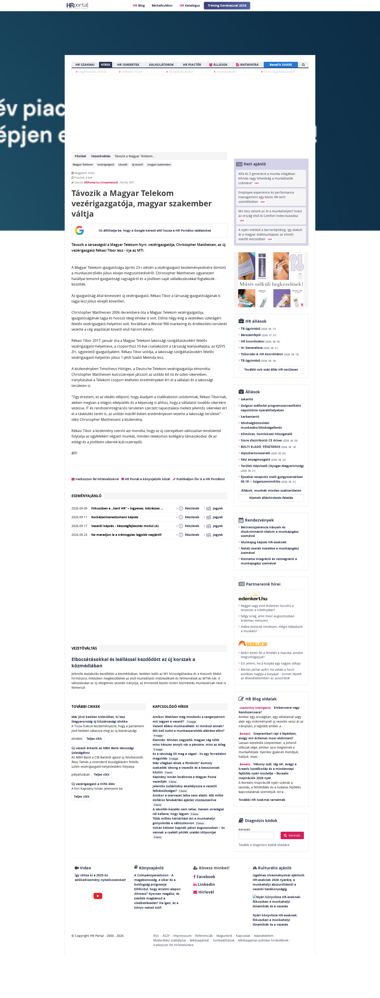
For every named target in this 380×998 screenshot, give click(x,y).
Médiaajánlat (199, 940)
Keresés (244, 829)
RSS (156, 936)
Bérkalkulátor (162, 5)
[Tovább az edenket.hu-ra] (271, 595)
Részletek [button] (192, 508)
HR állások (256, 321)
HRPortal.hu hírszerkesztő (101, 182)
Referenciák (204, 936)
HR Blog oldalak (261, 699)
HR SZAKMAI (85, 64)
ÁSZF (166, 936)
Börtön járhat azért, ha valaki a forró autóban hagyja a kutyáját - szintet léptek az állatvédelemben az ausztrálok (271, 673)
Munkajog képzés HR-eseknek (264, 542)
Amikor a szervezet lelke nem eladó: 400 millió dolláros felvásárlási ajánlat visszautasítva (188, 799)
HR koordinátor (260, 341)
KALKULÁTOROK (161, 64)
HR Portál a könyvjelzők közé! (147, 479)
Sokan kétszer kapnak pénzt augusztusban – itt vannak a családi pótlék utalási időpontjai (189, 832)
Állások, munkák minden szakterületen (271, 490)
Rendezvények (259, 520)
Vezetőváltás (226, 72)
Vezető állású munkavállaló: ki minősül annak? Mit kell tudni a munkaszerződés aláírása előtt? (189, 730)
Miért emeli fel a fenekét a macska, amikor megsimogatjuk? (272, 655)
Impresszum (182, 936)
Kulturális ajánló (274, 868)
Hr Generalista (259, 348)
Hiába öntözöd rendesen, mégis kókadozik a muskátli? (272, 628)
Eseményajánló (86, 495)
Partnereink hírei (263, 584)
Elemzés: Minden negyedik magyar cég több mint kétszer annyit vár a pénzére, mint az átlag (189, 744)
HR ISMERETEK (128, 64)
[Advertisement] (149, 594)
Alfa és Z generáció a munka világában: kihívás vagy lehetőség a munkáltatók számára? (267, 178)
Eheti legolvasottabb (279, 72)
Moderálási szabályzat (169, 940)
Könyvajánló (151, 868)
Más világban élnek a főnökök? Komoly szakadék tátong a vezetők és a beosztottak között (186, 767)
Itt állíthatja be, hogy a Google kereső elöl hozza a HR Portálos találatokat (155, 230)
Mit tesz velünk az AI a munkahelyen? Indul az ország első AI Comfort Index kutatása (270, 215)
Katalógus (190, 5)
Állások (252, 392)
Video (85, 868)
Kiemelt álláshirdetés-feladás (271, 498)
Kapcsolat (243, 936)
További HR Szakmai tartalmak (262, 800)
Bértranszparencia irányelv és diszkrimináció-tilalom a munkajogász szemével (270, 531)
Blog (139, 5)
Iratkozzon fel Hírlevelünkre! (97, 479)
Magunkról (224, 936)
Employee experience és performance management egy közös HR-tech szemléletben (266, 197)
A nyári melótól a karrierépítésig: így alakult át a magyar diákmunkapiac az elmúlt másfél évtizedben (270, 234)
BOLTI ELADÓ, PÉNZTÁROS (268, 447)
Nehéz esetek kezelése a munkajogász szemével (270, 550)
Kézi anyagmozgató (263, 459)
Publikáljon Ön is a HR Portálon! (200, 479)
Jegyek (218, 508)
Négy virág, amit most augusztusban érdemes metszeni (267, 618)
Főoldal (80, 156)
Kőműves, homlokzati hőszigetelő (266, 434)
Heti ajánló (255, 164)
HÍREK (105, 64)
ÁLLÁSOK (219, 64)
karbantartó (250, 416)
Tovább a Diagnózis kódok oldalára (264, 845)
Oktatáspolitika (180, 72)
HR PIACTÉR (192, 64)
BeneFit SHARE (281, 64)
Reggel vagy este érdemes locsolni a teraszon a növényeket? (267, 608)
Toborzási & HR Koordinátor (270, 354)
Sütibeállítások (223, 940)
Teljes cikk (94, 738)
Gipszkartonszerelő (263, 453)
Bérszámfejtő (258, 335)
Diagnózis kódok (261, 820)
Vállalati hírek (131, 72)
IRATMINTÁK (249, 64)
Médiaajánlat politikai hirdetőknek (263, 940)
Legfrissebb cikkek (92, 72)
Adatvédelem (263, 936)
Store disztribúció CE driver (269, 440)
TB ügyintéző (258, 328)
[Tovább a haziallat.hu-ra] (271, 643)
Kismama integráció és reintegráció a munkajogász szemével (269, 561)
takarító (247, 399)
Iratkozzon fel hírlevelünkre (173, 945)
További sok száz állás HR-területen (271, 369)
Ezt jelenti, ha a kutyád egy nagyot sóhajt (271, 663)
